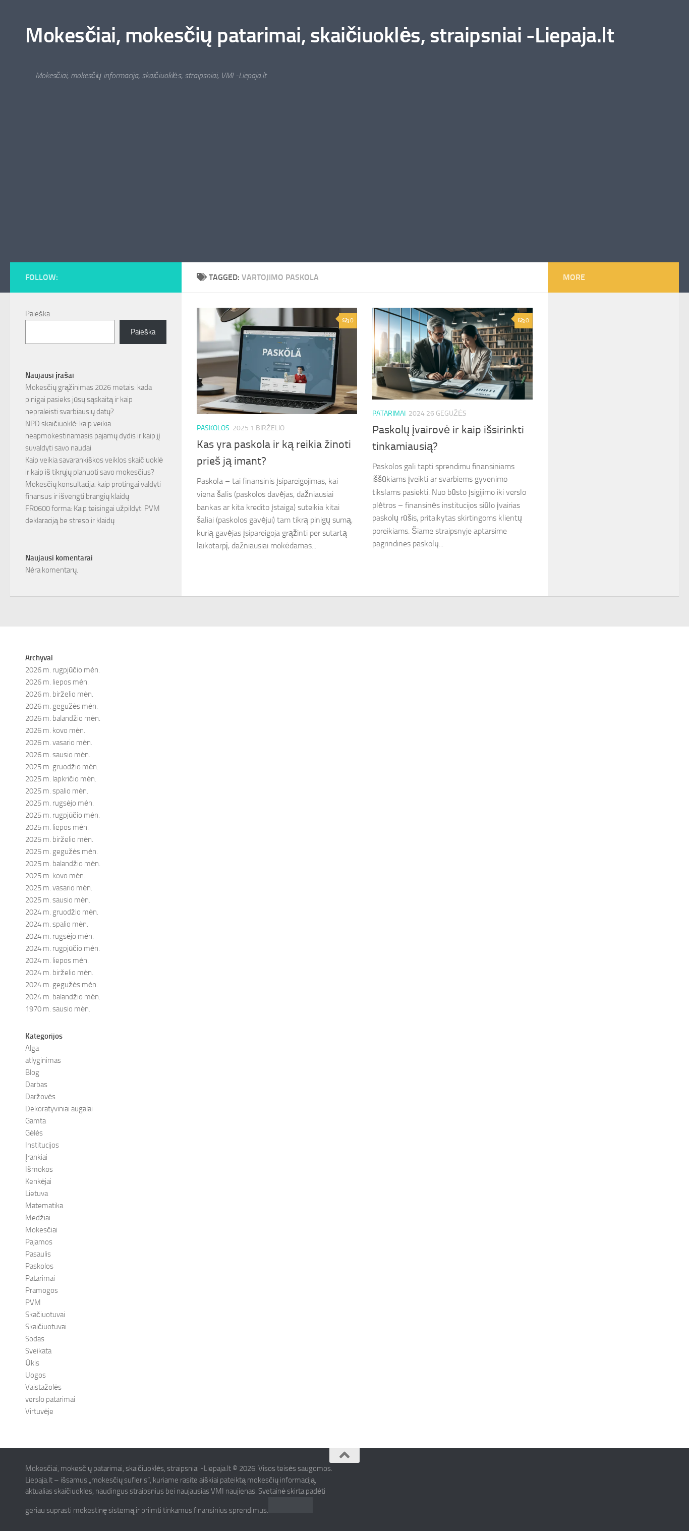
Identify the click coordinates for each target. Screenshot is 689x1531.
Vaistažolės (43, 1387)
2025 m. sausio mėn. (57, 899)
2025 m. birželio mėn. (59, 839)
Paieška (37, 313)
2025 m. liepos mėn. (57, 827)
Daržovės (40, 1096)
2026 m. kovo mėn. (55, 730)
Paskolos (213, 428)
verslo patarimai (50, 1399)
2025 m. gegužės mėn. (61, 851)
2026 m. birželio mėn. (59, 694)
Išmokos (39, 1169)
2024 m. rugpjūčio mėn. (62, 948)
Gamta (35, 1120)
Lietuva (36, 1193)
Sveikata (38, 1350)
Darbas (36, 1084)
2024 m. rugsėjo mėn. (59, 936)
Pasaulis (38, 1254)
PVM (33, 1302)
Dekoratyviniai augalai (59, 1108)
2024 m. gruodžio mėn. (61, 912)
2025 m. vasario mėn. (58, 887)
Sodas (34, 1338)
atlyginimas (43, 1060)
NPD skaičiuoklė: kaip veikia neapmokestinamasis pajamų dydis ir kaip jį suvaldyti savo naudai (92, 435)
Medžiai (37, 1217)
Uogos (35, 1375)
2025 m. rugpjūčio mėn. (62, 815)
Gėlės (34, 1133)
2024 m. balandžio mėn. (62, 996)
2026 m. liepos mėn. (57, 682)
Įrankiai (36, 1157)
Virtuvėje (39, 1411)
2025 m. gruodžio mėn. (61, 766)
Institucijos (42, 1145)
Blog (32, 1072)
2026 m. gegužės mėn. (61, 706)
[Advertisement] (344, 186)
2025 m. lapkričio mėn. (60, 778)
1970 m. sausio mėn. (57, 1008)
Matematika (44, 1205)
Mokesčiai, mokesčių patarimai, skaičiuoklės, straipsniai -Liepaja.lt (319, 35)
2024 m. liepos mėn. (57, 960)
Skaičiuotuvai (46, 1326)
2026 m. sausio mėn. (57, 754)
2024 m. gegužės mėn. (61, 984)
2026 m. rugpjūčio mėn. (62, 669)
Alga (32, 1048)
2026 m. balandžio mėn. (62, 718)
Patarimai (389, 413)
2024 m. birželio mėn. (59, 972)
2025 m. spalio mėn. (56, 791)
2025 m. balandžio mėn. (62, 863)
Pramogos (41, 1290)
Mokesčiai (41, 1229)
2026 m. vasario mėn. (58, 742)
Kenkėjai (38, 1181)
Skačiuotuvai (45, 1314)
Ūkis (32, 1363)
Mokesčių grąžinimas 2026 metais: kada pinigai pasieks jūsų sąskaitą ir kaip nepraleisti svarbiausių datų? (88, 399)
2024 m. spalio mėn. (56, 924)
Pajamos (38, 1241)
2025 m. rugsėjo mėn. (59, 803)
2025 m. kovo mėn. (55, 875)
